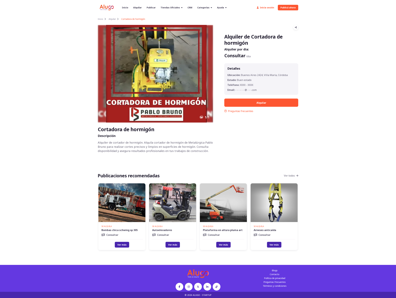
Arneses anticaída (265, 230)
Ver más (122, 244)
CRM (189, 7)
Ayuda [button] (220, 7)
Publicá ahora (288, 7)
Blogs (275, 270)
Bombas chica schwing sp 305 (119, 230)
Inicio (125, 7)
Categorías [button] (203, 7)
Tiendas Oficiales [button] (170, 7)
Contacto (274, 274)
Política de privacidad (274, 278)
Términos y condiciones (274, 285)
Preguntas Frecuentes (274, 282)
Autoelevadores (162, 230)
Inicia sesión (267, 7)
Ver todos (289, 175)
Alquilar (137, 7)
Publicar (151, 7)
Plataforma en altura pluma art (223, 230)
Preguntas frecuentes (240, 111)
